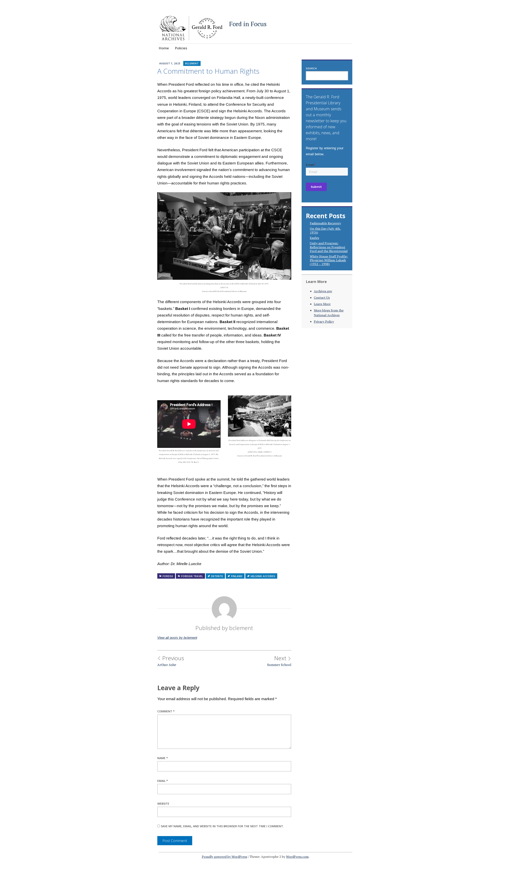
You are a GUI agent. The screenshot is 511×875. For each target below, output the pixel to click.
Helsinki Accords (263, 576)
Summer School (279, 661)
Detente (217, 576)
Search (311, 68)
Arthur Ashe (170, 661)
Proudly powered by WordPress (224, 856)
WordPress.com (297, 856)
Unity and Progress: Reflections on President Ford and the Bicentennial (329, 247)
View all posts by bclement (177, 638)
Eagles (314, 238)
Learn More (322, 304)
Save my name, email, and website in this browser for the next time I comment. (222, 826)
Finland (237, 576)
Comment (166, 711)
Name (162, 758)
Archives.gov (323, 291)
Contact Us (322, 297)
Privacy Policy (324, 321)
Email (162, 781)
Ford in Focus (247, 24)
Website (163, 803)
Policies (181, 48)
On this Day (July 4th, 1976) (325, 230)
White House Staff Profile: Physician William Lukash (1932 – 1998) (329, 260)
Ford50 (168, 576)
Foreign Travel (192, 576)
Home (164, 48)
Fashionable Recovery (325, 223)
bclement (192, 63)
